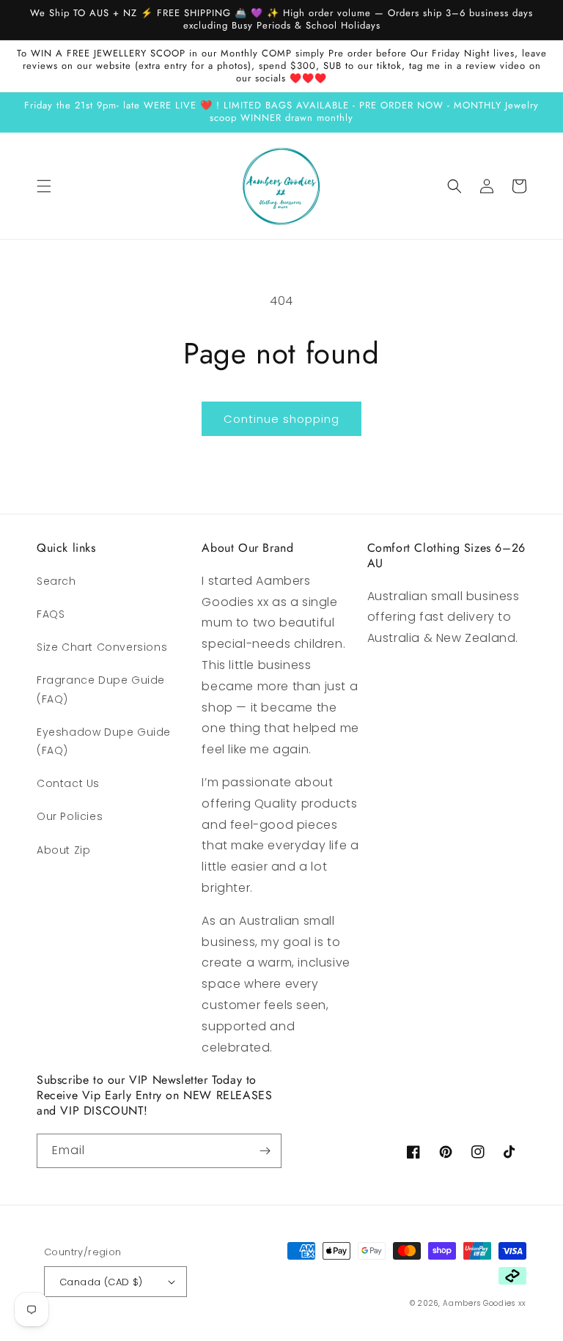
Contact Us (68, 783)
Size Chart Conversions (102, 647)
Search (56, 581)
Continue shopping (281, 418)
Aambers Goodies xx (484, 1303)
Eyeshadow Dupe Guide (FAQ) (104, 741)
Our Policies (70, 816)
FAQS (51, 614)
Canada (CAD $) (101, 1282)
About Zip (63, 850)
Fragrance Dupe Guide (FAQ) (101, 689)
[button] (44, 186)
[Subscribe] (265, 1151)
